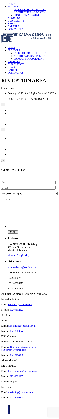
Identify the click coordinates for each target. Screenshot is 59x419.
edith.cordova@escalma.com (22, 347)
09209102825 (16, 309)
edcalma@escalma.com (20, 304)
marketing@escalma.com (20, 392)
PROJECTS (14, 6)
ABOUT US (14, 18)
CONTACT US (16, 29)
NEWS (11, 23)
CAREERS (13, 26)
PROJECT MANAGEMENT (29, 15)
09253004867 (16, 376)
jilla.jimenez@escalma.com (21, 325)
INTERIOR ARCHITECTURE (30, 9)
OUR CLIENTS (16, 20)
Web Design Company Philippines (26, 96)
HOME (11, 3)
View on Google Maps (19, 255)
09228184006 (16, 355)
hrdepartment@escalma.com (22, 371)
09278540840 (16, 397)
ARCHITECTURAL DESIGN (29, 12)
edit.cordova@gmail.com (13, 349)
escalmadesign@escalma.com (22, 267)
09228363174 (16, 331)
